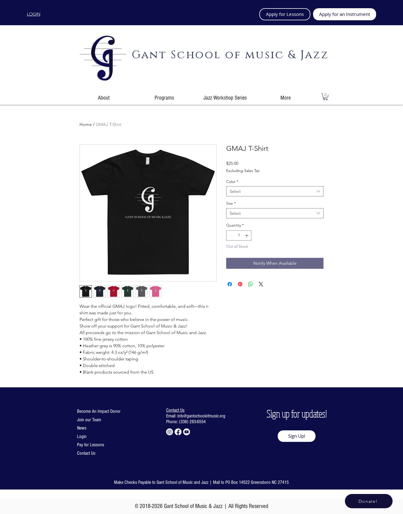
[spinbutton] (239, 235)
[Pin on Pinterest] (240, 284)
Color (232, 181)
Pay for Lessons (90, 445)
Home (86, 124)
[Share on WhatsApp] (250, 284)
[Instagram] (169, 431)
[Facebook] (178, 431)
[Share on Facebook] (229, 284)
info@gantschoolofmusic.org (201, 416)
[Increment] (247, 235)
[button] (325, 96)
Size (231, 203)
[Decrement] (230, 235)
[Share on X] (261, 284)
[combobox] (274, 191)
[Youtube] (186, 431)
